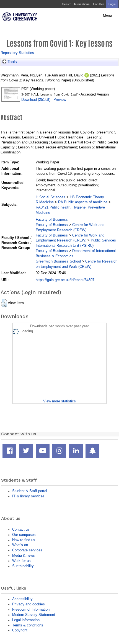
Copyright (19, 630)
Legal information (26, 620)
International (82, 4)
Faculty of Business (52, 219)
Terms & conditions (27, 625)
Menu (107, 15)
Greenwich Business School (58, 261)
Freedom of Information (31, 609)
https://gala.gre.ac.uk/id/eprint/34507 (65, 280)
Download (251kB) (35, 99)
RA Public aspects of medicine (82, 202)
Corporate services (27, 550)
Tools (11, 62)
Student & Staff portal (29, 491)
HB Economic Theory (87, 197)
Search (66, 4)
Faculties (98, 4)
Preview (59, 99)
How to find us (23, 540)
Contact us (21, 529)
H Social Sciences (50, 197)
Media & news (23, 555)
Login (112, 4)
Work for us (21, 561)
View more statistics (59, 401)
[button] (4, 303)
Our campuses (24, 535)
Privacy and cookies (28, 604)
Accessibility (22, 599)
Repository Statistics (17, 53)
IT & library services (28, 496)
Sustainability (23, 566)
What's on (20, 545)
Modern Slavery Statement (33, 615)
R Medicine (45, 202)
